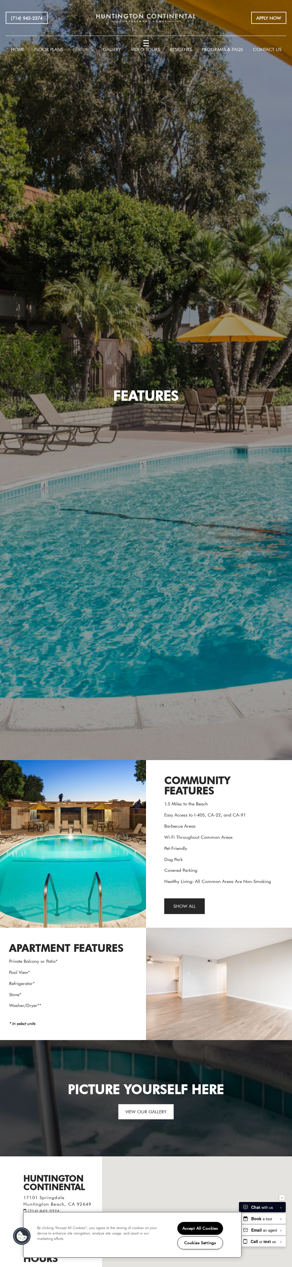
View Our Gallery (146, 1111)
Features (83, 49)
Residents (181, 49)
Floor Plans (48, 49)
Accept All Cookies (200, 1228)
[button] (22, 1236)
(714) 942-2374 (26, 18)
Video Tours (145, 49)
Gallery (112, 49)
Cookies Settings (200, 1242)
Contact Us (267, 49)
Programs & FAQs (222, 49)
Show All (184, 906)
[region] (132, 1235)
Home (17, 49)
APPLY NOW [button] (268, 18)
